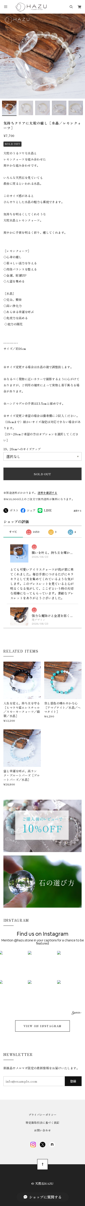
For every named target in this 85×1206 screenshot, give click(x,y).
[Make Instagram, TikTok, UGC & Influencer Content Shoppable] (77, 1013)
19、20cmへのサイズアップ (22, 449)
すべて (13, 532)
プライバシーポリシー (43, 1114)
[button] (42, 965)
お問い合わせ (42, 1130)
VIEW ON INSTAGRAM (43, 1026)
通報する (77, 511)
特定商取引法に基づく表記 (42, 1122)
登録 (73, 1081)
